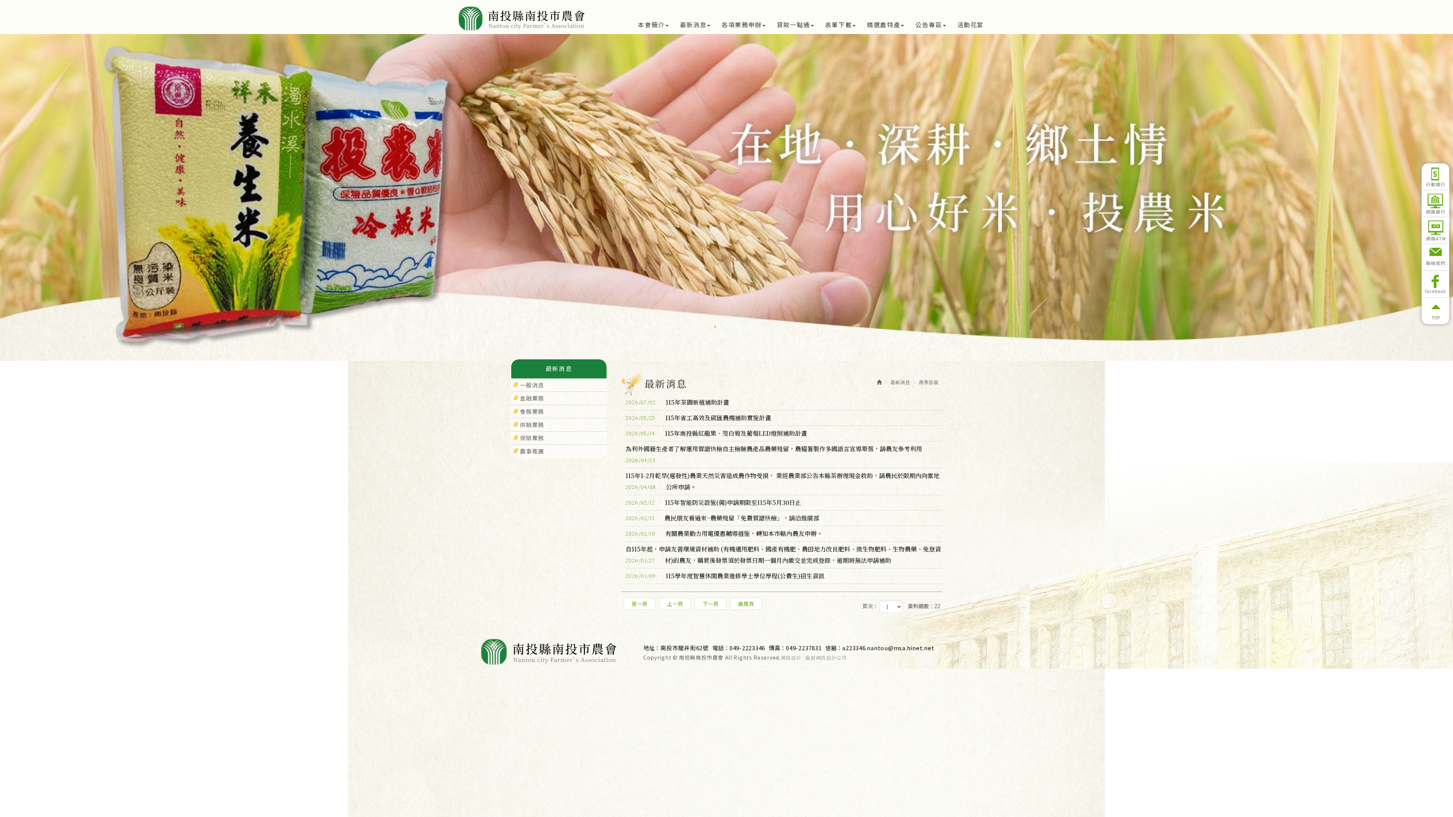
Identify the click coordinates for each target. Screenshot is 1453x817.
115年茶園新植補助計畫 (677, 402)
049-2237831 (803, 648)
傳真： (777, 648)
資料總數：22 (924, 606)
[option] (726, 197)
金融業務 (532, 398)
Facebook (1435, 284)
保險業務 (532, 438)
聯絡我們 (1435, 257)
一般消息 (532, 385)
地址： (651, 648)
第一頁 (639, 603)
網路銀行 (1435, 203)
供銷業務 (532, 425)
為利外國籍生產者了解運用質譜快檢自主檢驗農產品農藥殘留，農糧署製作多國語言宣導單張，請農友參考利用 (773, 449)
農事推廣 (532, 451)
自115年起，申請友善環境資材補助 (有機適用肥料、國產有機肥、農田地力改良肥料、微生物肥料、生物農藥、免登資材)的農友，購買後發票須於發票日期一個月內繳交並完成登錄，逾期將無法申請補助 (783, 555)
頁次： (870, 606)
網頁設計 (791, 657)
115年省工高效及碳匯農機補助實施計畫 (698, 417)
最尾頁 (746, 603)
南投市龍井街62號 (684, 648)
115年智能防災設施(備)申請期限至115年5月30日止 (713, 502)
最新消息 (900, 382)
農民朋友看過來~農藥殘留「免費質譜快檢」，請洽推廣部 (722, 518)
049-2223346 (747, 648)
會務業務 (532, 411)
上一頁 (675, 603)
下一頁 (711, 603)
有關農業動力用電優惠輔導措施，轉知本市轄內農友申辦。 (724, 533)
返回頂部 (1435, 311)
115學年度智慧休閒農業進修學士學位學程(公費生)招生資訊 (725, 576)
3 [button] (738, 327)
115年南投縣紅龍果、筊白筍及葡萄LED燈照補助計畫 (716, 433)
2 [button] (726, 327)
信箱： (833, 648)
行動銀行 (1435, 176)
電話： (721, 648)
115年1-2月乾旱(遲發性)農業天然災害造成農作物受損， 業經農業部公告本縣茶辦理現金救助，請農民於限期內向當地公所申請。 (782, 481)
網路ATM (1435, 230)
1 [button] (715, 327)
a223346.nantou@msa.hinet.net (888, 648)
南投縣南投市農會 (523, 18)
